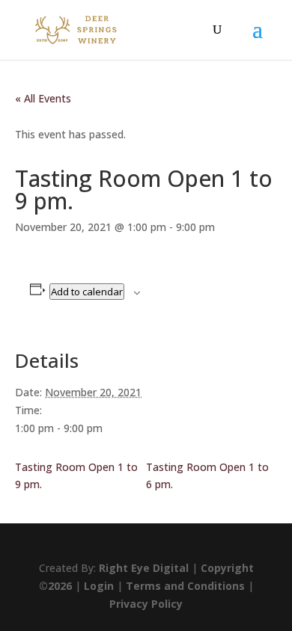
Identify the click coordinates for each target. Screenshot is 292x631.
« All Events (43, 98)
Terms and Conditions (185, 586)
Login (99, 586)
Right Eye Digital (144, 568)
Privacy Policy (146, 604)
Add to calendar (87, 291)
